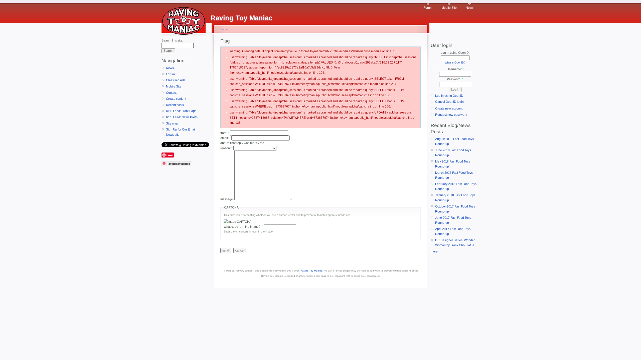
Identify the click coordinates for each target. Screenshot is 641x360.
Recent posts (175, 105)
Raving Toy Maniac (311, 270)
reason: (226, 148)
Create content (176, 98)
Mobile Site (449, 8)
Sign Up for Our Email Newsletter (181, 132)
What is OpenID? (455, 62)
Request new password (451, 114)
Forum (428, 8)
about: (225, 143)
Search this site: (172, 40)
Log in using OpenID (449, 96)
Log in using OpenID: (455, 52)
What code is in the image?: (243, 226)
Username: (455, 69)
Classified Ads (175, 80)
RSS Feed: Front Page (181, 111)
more (434, 251)
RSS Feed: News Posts (182, 117)
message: (227, 199)
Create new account (448, 108)
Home (224, 29)
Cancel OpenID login (449, 102)
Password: (455, 79)
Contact (171, 92)
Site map (172, 123)
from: (224, 133)
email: (225, 138)
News (469, 8)
